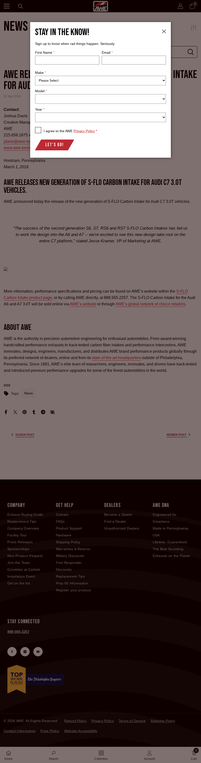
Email (107, 52)
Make (40, 73)
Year (39, 109)
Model (41, 91)
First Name (44, 52)
